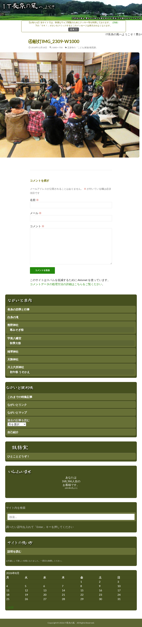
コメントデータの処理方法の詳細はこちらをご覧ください (66, 284)
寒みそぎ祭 (17, 329)
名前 (34, 199)
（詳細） (115, 22)
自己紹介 (13, 432)
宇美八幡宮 (14, 338)
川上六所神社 (15, 367)
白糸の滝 (13, 317)
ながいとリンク (17, 404)
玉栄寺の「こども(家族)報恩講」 (82, 47)
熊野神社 (13, 324)
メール (36, 213)
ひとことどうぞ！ (18, 456)
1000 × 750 (57, 47)
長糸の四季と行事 (18, 309)
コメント (37, 226)
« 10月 (10, 607)
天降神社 (13, 359)
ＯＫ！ (73, 29)
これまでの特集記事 (19, 396)
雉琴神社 (13, 351)
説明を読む (14, 551)
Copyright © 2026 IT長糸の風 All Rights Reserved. (71, 622)
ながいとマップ (17, 412)
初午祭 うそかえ (20, 372)
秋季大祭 (15, 343)
